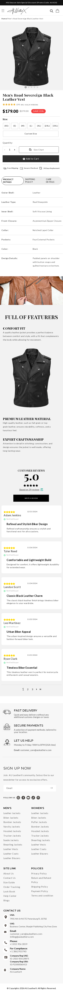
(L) (31, 126)
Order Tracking (11, 886)
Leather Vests (10, 849)
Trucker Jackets (12, 835)
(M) (22, 126)
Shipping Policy (39, 886)
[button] (57, 11)
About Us (8, 873)
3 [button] (32, 689)
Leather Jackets (12, 813)
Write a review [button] (31, 498)
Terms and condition (42, 895)
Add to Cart (32, 158)
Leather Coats (11, 853)
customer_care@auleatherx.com (35, 750)
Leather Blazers (11, 858)
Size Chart (39, 149)
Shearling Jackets (12, 844)
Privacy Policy (39, 873)
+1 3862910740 (19, 950)
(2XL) (47, 126)
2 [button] (28, 689)
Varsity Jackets (11, 826)
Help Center (10, 895)
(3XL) (55, 126)
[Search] (51, 11)
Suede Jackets (11, 840)
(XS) (6, 126)
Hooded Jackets (12, 831)
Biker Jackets (10, 817)
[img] (9, 512)
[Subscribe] (53, 788)
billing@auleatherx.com (22, 936)
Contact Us (9, 877)
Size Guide (9, 882)
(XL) (39, 126)
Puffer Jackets (39, 822)
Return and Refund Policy (41, 879)
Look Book (9, 891)
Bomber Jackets (12, 822)
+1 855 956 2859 (18, 942)
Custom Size (30, 134)
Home (4, 19)
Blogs (6, 900)
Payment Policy (39, 891)
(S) (14, 126)
